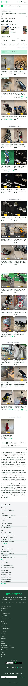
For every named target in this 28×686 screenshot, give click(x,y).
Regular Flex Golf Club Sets (8, 533)
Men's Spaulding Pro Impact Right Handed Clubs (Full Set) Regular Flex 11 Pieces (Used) (20, 407)
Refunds (3, 611)
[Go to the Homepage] (5, 2)
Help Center (4, 615)
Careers (3, 636)
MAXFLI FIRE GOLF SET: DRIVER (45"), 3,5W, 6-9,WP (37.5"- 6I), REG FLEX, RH (7, 218)
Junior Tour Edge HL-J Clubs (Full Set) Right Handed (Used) (19, 333)
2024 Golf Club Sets (6, 572)
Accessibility (4, 649)
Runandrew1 (4, 68)
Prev (4, 442)
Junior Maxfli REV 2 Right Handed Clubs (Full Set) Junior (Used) (6, 262)
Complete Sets (12, 18)
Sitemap (3, 654)
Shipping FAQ (4, 608)
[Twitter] (13, 603)
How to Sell (4, 623)
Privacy (3, 643)
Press (2, 652)
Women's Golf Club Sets (7, 527)
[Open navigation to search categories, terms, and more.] (2, 6)
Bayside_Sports (5, 330)
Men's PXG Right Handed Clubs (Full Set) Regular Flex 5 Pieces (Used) (20, 262)
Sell (17, 2)
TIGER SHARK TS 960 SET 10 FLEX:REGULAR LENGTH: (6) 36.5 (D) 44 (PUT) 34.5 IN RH (20, 190)
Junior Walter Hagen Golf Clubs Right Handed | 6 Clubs (20, 290)
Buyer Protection (5, 613)
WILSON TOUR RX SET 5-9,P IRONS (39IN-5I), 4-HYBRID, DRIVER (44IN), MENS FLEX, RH (6, 190)
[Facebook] (6, 603)
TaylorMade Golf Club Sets (8, 557)
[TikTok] (16, 603)
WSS (16, 163)
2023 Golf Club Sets (6, 577)
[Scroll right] (26, 30)
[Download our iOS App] (9, 663)
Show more (4, 543)
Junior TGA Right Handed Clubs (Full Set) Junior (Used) (7, 117)
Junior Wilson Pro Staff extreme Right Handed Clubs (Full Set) (6, 383)
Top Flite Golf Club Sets (7, 549)
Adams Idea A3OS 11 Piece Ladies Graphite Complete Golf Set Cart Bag (20, 312)
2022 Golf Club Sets (6, 581)
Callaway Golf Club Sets (7, 555)
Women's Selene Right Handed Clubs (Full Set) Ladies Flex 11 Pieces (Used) (19, 145)
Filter (5, 44)
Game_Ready (17, 330)
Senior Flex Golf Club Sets (7, 541)
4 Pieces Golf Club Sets (7, 565)
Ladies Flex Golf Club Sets (8, 535)
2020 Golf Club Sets (6, 579)
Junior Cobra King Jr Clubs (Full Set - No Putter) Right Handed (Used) (7, 312)
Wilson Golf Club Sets (6, 551)
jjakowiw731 (4, 380)
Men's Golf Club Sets (6, 523)
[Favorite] (25, 129)
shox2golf (17, 308)
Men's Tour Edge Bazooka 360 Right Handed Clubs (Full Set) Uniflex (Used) (20, 117)
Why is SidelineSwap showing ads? (14, 126)
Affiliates (3, 638)
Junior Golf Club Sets (6, 525)
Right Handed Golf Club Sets (8, 515)
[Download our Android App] (18, 663)
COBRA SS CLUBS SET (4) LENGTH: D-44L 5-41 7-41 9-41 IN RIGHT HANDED (20, 218)
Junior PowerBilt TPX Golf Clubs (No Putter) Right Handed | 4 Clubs (7, 290)
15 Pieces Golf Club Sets (7, 567)
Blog (2, 657)
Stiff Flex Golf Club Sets (7, 537)
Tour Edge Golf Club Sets (7, 553)
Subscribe (22, 677)
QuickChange (4, 236)
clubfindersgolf (5, 163)
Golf (2, 18)
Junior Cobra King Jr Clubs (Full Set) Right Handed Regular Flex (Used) (20, 240)
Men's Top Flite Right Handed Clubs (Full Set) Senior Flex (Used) (19, 72)
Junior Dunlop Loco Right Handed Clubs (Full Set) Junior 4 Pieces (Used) (6, 407)
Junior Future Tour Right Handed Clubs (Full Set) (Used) (6, 72)
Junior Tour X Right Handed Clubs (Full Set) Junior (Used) (20, 383)
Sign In (25, 2)
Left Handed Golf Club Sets (8, 518)
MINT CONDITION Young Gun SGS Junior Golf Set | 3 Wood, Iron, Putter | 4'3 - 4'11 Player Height (7, 333)
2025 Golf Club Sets (6, 575)
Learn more (23, 599)
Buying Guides (22, 602)
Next (24, 442)
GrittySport (4, 308)
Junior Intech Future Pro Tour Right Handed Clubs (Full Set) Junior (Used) (6, 436)
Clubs (6, 18)
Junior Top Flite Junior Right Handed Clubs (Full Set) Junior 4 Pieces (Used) (7, 94)
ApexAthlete (4, 286)
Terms (2, 641)
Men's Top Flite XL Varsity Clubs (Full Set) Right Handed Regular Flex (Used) (20, 361)
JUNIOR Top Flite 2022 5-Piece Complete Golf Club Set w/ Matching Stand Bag (7, 167)
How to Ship (4, 626)
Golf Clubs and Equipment (7, 510)
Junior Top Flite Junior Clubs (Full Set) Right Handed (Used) (6, 361)
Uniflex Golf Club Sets (6, 539)
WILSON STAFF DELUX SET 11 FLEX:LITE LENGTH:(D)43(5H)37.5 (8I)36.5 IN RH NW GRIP (20, 167)
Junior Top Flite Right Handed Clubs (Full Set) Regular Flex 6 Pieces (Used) (19, 94)
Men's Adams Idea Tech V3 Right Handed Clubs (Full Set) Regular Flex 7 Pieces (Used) (7, 145)
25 (21, 442)
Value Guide (4, 621)
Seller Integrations (5, 628)
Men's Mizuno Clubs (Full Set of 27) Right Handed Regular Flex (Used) (6, 240)
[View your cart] (21, 2)
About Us (3, 634)
